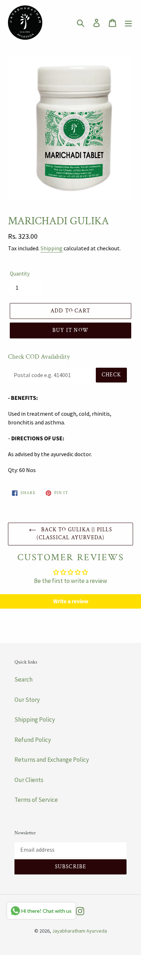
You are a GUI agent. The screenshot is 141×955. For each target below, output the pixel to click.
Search (23, 679)
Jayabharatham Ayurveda (79, 931)
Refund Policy (32, 740)
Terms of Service (36, 800)
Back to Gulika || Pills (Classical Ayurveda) (74, 533)
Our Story (27, 700)
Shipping (51, 248)
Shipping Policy (34, 719)
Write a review (70, 601)
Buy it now (70, 330)
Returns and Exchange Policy (51, 760)
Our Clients (28, 780)
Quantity (20, 273)
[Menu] (128, 22)
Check (111, 374)
